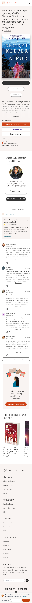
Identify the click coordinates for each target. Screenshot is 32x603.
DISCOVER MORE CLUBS (16, 199)
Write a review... (10, 214)
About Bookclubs (9, 481)
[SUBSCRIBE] (27, 580)
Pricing (5, 493)
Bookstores (7, 550)
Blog (4, 512)
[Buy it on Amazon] (16, 134)
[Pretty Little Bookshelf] (16, 172)
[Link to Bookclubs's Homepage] (9, 2)
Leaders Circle (8, 504)
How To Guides (8, 527)
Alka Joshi (7, 31)
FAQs (5, 531)
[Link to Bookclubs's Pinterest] (21, 589)
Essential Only (15, 600)
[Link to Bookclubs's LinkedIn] (25, 589)
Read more (7, 236)
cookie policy (25, 596)
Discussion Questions (10, 523)
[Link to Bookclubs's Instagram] (10, 589)
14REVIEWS (14, 145)
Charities (6, 546)
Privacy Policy (8, 485)
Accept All (26, 600)
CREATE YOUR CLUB (16, 404)
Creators (6, 558)
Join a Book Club (9, 508)
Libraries (6, 554)
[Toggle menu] (29, 3)
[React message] (7, 263)
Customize (6, 600)
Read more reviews (16, 359)
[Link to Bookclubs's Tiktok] (18, 589)
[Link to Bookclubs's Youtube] (16, 592)
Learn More (16, 191)
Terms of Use (7, 489)
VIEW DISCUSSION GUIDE (15, 83)
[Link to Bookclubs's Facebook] (6, 589)
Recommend (16, 95)
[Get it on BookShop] (16, 129)
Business (6, 542)
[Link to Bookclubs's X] (14, 589)
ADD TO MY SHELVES (16, 89)
